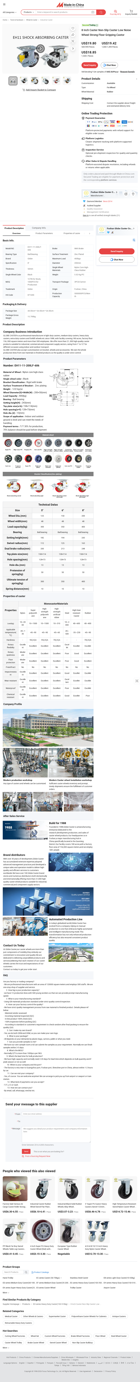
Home (5, 20)
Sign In (86, 215)
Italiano (72, 1363)
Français (50, 1363)
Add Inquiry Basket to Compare (41, 89)
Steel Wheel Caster (119, 1336)
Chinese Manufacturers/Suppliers (45, 1357)
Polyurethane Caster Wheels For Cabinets (89, 1316)
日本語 (115, 1363)
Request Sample (127, 72)
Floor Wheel (100, 1336)
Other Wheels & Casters (33, 1316)
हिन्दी (122, 1363)
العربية (100, 1363)
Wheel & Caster (31, 20)
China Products (25, 1357)
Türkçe (56, 1365)
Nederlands (91, 1363)
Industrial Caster (46, 20)
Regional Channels (111, 1357)
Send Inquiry (90, 65)
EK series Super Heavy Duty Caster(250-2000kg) (19, 1287)
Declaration (98, 1371)
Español (30, 1363)
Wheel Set (35, 1336)
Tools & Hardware (16, 20)
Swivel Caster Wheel (58, 1342)
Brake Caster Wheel (36, 1342)
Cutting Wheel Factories (15, 1336)
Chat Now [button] (111, 65)
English (22, 1363)
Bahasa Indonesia (79, 1365)
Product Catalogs (41, 1272)
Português (40, 1363)
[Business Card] (134, 239)
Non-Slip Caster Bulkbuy (82, 1342)
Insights (75, 1360)
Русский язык (61, 1363)
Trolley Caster (75, 1287)
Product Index (125, 1357)
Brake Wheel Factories (80, 1336)
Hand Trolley (8, 1277)
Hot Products (11, 1357)
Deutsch (81, 1363)
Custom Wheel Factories (55, 1336)
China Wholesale (67, 1357)
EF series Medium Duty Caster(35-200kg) (53, 1282)
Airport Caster (110, 1287)
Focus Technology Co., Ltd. (52, 1371)
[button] (84, 233)
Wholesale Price (82, 1357)
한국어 (107, 1363)
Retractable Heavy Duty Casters (18, 1323)
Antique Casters (119, 1316)
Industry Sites (96, 1357)
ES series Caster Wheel (45, 1287)
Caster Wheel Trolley (13, 1342)
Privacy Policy (110, 1371)
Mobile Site (66, 1360)
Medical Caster (11, 1316)
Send (26, 1151)
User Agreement (85, 1371)
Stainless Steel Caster (79, 1277)
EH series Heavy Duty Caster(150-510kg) (120, 1282)
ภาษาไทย (130, 1363)
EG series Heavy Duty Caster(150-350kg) (87, 1282)
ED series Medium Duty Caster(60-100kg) (19, 1282)
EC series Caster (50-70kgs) (48, 1277)
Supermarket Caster (57, 1316)
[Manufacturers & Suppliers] (70, 4)
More (5, 1347)
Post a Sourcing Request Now (36, 1156)
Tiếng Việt (66, 1365)
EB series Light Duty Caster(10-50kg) (119, 1277)
